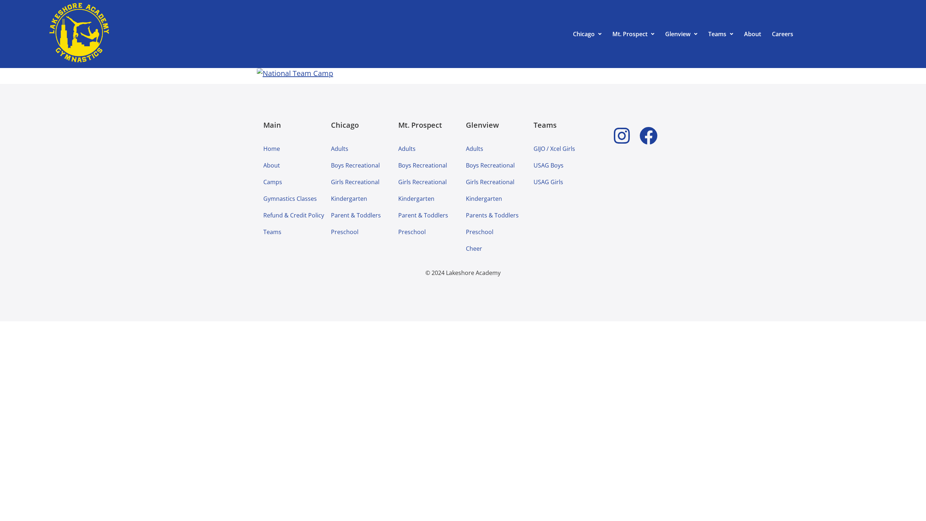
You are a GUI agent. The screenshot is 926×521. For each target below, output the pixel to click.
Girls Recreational (355, 182)
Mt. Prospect (629, 34)
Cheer (474, 249)
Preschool (344, 232)
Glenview (678, 34)
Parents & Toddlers (492, 215)
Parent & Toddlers (356, 215)
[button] (587, 34)
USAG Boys (549, 165)
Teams (717, 34)
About (752, 34)
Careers (782, 34)
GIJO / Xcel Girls (554, 149)
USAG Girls (548, 182)
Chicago (584, 34)
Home (271, 149)
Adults (339, 149)
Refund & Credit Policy (293, 215)
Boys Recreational (355, 165)
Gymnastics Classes (290, 199)
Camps (272, 182)
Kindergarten (349, 199)
